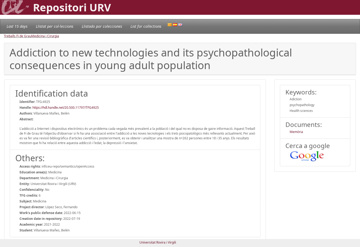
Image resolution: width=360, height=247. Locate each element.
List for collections (145, 26)
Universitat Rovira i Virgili (157, 242)
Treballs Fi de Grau (17, 36)
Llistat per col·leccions (54, 26)
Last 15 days (17, 26)
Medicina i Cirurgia (45, 36)
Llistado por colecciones (102, 26)
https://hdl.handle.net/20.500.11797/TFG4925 (65, 107)
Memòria (296, 132)
